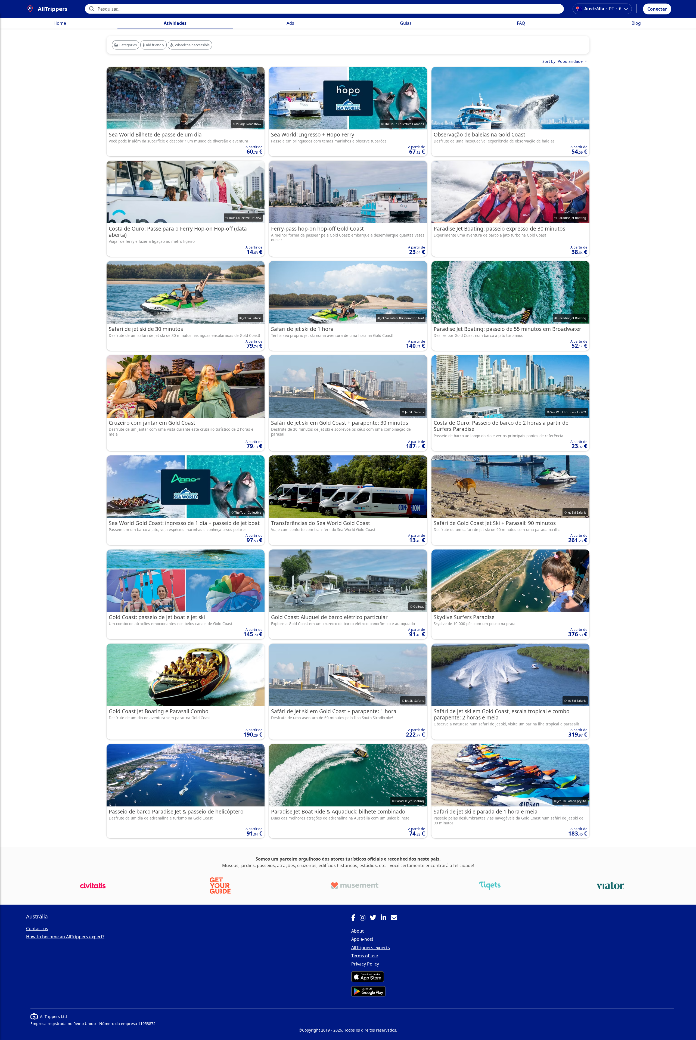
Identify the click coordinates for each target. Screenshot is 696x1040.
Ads (290, 23)
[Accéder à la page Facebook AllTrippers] (355, 918)
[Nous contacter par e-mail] (396, 918)
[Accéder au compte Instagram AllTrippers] (365, 918)
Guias (406, 23)
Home (60, 23)
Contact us (37, 929)
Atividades (175, 23)
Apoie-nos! (362, 939)
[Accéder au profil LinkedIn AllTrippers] (386, 918)
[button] (657, 9)
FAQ (521, 23)
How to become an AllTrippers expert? (65, 937)
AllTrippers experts (370, 948)
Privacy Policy (365, 964)
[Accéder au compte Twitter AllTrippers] (375, 918)
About (357, 931)
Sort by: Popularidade (563, 61)
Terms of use (364, 956)
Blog (636, 23)
